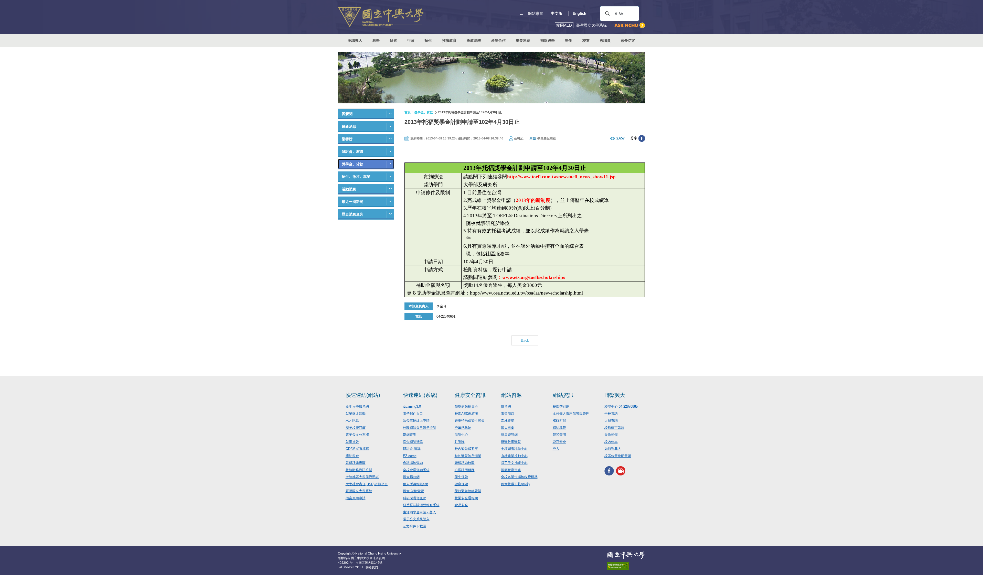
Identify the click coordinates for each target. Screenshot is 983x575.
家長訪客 (628, 40)
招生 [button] (428, 40)
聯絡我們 (372, 567)
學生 (568, 40)
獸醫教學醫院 (511, 442)
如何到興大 (612, 449)
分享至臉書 (641, 138)
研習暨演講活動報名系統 (421, 505)
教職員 (605, 40)
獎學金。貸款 (352, 164)
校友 (586, 40)
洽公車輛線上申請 (416, 420)
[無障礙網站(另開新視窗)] (626, 566)
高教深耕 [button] (474, 40)
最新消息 (349, 126)
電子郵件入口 (413, 414)
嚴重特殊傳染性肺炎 (470, 420)
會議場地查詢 (413, 463)
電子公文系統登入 (416, 519)
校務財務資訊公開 (359, 470)
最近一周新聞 (352, 202)
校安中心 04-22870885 (621, 406)
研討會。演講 (352, 151)
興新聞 (347, 114)
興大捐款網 (411, 477)
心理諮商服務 (465, 470)
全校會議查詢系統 (416, 470)
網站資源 (511, 395)
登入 (556, 449)
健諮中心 (461, 435)
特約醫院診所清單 (468, 456)
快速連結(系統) (420, 395)
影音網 (506, 406)
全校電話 (611, 414)
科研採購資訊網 (414, 498)
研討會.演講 (412, 449)
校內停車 (611, 442)
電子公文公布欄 (357, 435)
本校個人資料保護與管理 (571, 414)
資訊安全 (559, 442)
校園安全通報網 (466, 498)
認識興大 (355, 40)
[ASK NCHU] (629, 25)
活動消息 (349, 189)
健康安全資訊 (470, 395)
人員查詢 (611, 420)
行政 (410, 40)
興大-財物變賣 (413, 491)
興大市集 (507, 428)
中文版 (556, 13)
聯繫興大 (615, 395)
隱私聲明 (559, 435)
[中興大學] (626, 555)
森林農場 (507, 420)
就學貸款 (352, 442)
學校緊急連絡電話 (468, 491)
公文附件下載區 (414, 526)
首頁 (407, 112)
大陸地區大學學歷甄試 (362, 477)
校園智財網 (561, 406)
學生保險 (461, 477)
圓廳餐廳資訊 (511, 470)
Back (525, 340)
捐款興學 (547, 40)
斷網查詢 (409, 435)
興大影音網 (620, 470)
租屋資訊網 (509, 435)
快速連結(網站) (363, 395)
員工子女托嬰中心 (514, 463)
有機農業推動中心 (514, 456)
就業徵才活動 (356, 414)
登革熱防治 (463, 428)
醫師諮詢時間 (465, 463)
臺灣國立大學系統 (359, 491)
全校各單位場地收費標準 (519, 477)
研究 (393, 40)
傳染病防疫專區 (466, 406)
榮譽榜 (347, 139)
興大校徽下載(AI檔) (515, 484)
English (579, 13)
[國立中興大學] (381, 17)
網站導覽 (535, 13)
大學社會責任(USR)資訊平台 (367, 484)
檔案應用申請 (356, 498)
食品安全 (461, 505)
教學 (376, 40)
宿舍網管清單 (413, 442)
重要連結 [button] (523, 40)
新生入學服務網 (357, 406)
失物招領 (611, 435)
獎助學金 (352, 456)
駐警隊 (460, 442)
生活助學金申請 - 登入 (419, 512)
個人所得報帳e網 (415, 484)
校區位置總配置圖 (617, 456)
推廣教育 (449, 40)
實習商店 (507, 414)
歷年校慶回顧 (356, 428)
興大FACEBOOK (609, 470)
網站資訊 (563, 395)
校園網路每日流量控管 (419, 428)
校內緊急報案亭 (466, 449)
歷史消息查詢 (352, 214)
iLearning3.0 (412, 406)
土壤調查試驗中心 (514, 449)
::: (521, 13)
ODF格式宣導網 (357, 449)
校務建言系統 (614, 428)
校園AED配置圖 (466, 414)
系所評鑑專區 (356, 463)
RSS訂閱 (559, 420)
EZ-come (409, 456)
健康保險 (461, 484)
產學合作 (498, 40)
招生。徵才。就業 (356, 177)
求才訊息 (352, 420)
